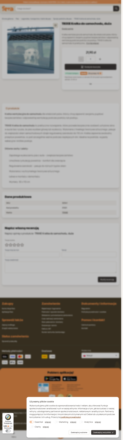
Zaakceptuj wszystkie (102, 432)
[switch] (8, 430)
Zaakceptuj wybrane (79, 432)
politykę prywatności (71, 417)
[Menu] (3, 414)
